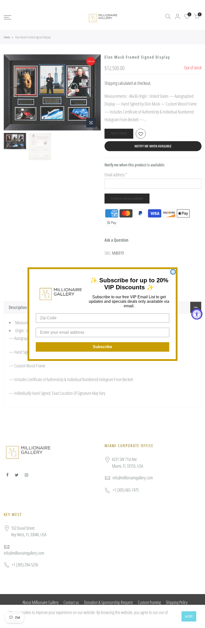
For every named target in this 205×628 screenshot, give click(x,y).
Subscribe (102, 347)
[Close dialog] (173, 271)
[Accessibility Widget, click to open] (196, 314)
